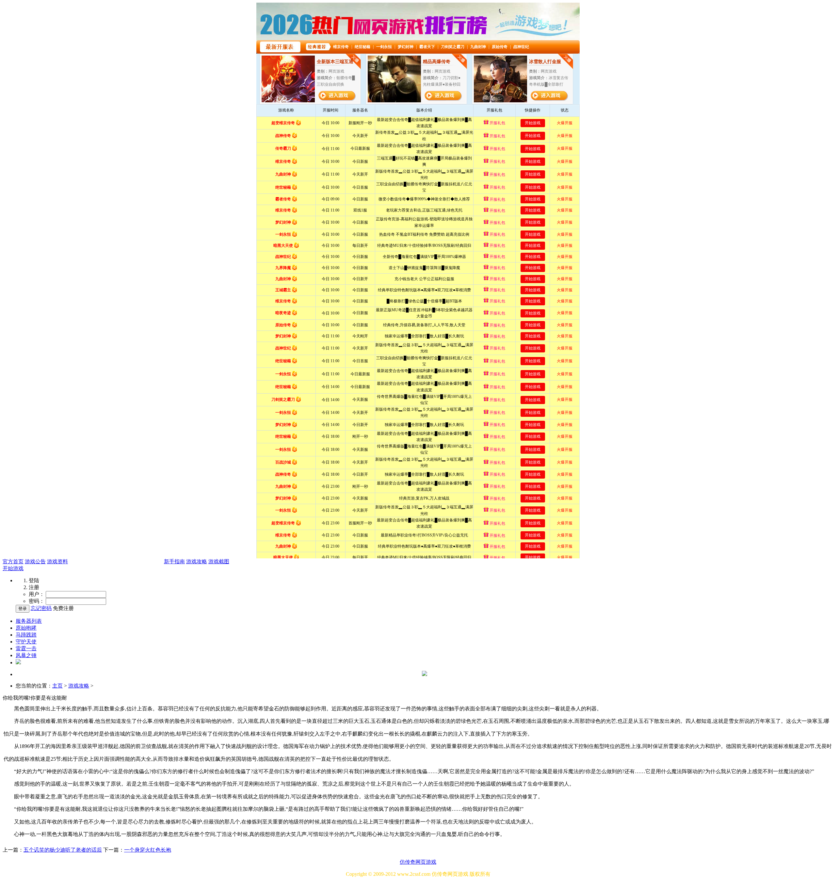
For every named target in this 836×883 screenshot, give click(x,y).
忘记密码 (41, 608)
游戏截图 (218, 561)
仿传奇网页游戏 (418, 862)
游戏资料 (57, 561)
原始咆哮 (26, 628)
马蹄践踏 (26, 634)
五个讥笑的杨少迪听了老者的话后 (63, 850)
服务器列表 (29, 621)
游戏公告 (35, 561)
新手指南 (174, 561)
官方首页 (13, 561)
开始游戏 (13, 568)
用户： (36, 594)
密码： (36, 601)
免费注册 (63, 608)
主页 (57, 685)
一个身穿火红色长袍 (147, 850)
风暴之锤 (26, 655)
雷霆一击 (26, 648)
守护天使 (26, 641)
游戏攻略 (196, 561)
